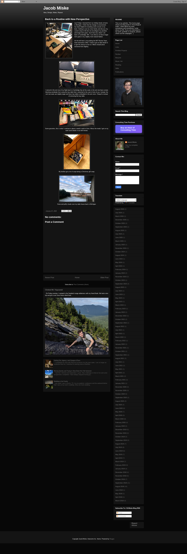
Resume (118, 58)
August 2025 (119, 230)
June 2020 (119, 408)
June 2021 (119, 365)
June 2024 (119, 259)
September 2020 (121, 397)
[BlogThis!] (64, 211)
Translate (131, 203)
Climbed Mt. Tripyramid (54, 290)
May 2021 (118, 369)
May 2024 (118, 262)
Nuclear (118, 54)
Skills (117, 68)
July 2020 (118, 405)
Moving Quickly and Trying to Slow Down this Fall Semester (73, 371)
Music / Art (119, 61)
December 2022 (120, 316)
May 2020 (118, 412)
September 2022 (121, 323)
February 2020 (120, 422)
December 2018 (120, 472)
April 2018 (118, 497)
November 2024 (120, 248)
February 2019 (120, 465)
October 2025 (120, 223)
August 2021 (119, 358)
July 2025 (118, 234)
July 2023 (118, 291)
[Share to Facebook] (68, 211)
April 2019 (118, 458)
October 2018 (120, 479)
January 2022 (120, 344)
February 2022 (120, 340)
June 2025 (119, 237)
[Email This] (62, 211)
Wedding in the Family (61, 381)
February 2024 (120, 269)
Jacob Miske (56, 8)
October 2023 (120, 280)
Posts (120, 513)
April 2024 (118, 266)
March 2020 (119, 419)
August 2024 (119, 255)
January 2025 (120, 244)
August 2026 (119, 209)
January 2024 (120, 273)
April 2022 (118, 333)
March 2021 (119, 376)
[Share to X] (66, 211)
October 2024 (120, 252)
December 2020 (120, 387)
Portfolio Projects (121, 50)
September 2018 (121, 483)
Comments (122, 516)
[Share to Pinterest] (70, 211)
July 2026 (118, 213)
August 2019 (119, 444)
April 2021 (118, 373)
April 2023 (118, 301)
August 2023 (119, 287)
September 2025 (121, 227)
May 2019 (118, 454)
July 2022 (118, 330)
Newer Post (49, 277)
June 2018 (119, 490)
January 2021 (120, 383)
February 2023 (120, 308)
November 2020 (120, 390)
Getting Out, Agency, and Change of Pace (67, 360)
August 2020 (119, 401)
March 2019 (119, 461)
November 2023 (120, 276)
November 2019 (120, 433)
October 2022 (120, 319)
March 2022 (119, 337)
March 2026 (119, 216)
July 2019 (118, 447)
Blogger (112, 539)
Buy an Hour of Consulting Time (128, 129)
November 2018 (120, 476)
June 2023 (119, 294)
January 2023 (120, 312)
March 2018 (119, 501)
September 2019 (121, 440)
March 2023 (119, 305)
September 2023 (121, 284)
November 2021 (120, 348)
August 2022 (119, 326)
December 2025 (120, 220)
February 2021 (120, 380)
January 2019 (120, 469)
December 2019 (120, 429)
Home (77, 277)
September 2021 (121, 355)
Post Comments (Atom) (81, 284)
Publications (119, 72)
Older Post (104, 277)
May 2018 (118, 493)
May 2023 (118, 298)
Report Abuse (134, 524)
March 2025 (119, 241)
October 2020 (120, 394)
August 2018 (119, 486)
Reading (118, 65)
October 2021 (120, 351)
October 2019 (120, 437)
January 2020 (120, 426)
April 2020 (118, 415)
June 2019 (119, 451)
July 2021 (118, 362)
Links (117, 47)
